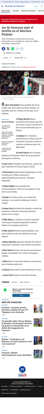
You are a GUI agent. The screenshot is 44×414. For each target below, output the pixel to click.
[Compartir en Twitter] (8, 49)
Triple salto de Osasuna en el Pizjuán (6, 150)
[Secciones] (2, 6)
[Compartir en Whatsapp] (13, 49)
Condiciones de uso (29, 386)
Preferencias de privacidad (8, 393)
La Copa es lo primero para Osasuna (6, 127)
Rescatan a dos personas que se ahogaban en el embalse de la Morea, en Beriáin (19, 20)
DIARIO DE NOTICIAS (8, 64)
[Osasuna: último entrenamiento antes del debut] (38, 354)
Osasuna (14, 282)
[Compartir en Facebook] (3, 49)
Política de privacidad (16, 386)
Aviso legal (4, 386)
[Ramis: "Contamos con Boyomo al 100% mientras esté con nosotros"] (38, 340)
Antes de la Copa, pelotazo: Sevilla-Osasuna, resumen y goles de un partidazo (8, 135)
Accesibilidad (14, 389)
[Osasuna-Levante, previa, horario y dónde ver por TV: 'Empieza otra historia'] (38, 308)
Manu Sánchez (25, 282)
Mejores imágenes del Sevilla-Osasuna (8, 143)
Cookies (40, 386)
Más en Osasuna (12, 302)
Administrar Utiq (25, 389)
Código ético (4, 389)
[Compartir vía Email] (22, 49)
